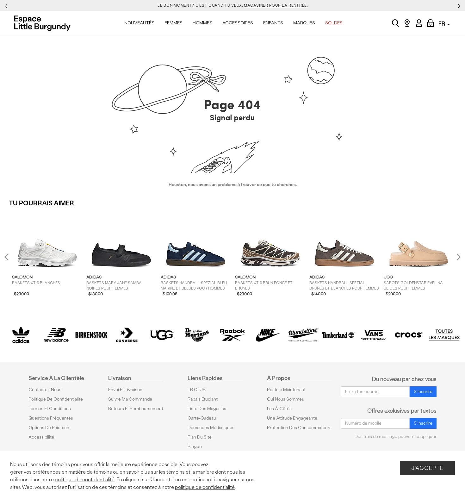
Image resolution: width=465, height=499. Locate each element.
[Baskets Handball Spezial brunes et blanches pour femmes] (344, 240)
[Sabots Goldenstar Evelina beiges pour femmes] (419, 240)
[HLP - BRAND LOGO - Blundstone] (303, 335)
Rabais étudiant (203, 399)
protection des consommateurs (299, 427)
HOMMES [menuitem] (202, 23)
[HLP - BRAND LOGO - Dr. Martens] (197, 335)
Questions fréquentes (50, 418)
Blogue (195, 446)
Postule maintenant (286, 389)
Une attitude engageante (292, 418)
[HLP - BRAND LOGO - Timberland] (338, 335)
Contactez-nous (44, 389)
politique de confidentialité (85, 480)
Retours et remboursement (135, 408)
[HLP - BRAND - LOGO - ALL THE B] (444, 335)
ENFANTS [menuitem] (273, 23)
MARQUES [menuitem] (304, 23)
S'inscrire (423, 391)
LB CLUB (197, 389)
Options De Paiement (49, 427)
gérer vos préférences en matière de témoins (61, 472)
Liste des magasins (207, 408)
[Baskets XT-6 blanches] (47, 240)
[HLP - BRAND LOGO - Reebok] (232, 335)
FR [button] (442, 23)
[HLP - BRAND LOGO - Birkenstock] (91, 335)
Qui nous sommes (285, 399)
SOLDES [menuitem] (334, 23)
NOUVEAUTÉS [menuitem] (139, 23)
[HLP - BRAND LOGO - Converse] (127, 335)
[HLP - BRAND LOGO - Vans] (373, 335)
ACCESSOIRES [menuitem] (237, 23)
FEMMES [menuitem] (173, 23)
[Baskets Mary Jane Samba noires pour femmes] (121, 240)
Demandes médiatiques (211, 427)
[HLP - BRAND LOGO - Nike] (268, 335)
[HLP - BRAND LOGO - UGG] (162, 335)
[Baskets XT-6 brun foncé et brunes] (270, 240)
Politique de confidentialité (55, 399)
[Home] (44, 23)
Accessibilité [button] (41, 437)
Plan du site (200, 437)
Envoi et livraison (125, 389)
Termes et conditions (49, 408)
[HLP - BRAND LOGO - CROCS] (409, 335)
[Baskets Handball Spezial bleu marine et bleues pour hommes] (196, 240)
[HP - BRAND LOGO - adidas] (21, 335)
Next (457, 257)
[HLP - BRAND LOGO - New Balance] (56, 335)
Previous (11, 259)
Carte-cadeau (202, 418)
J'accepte (427, 468)
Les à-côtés (279, 408)
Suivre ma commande (130, 399)
